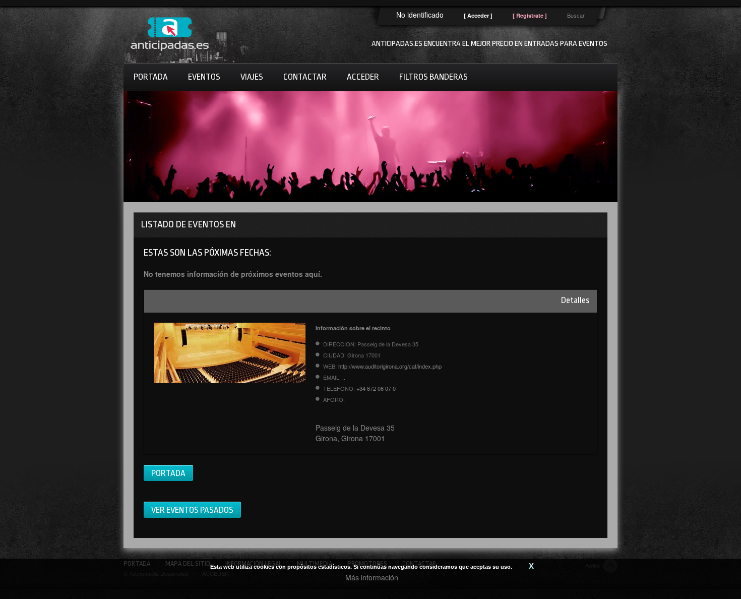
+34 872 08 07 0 (376, 388)
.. (343, 377)
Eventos (204, 77)
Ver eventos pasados (192, 510)
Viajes (251, 77)
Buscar (576, 15)
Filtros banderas (433, 77)
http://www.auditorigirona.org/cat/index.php (390, 366)
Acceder (363, 77)
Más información (371, 577)
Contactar (305, 77)
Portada (151, 77)
